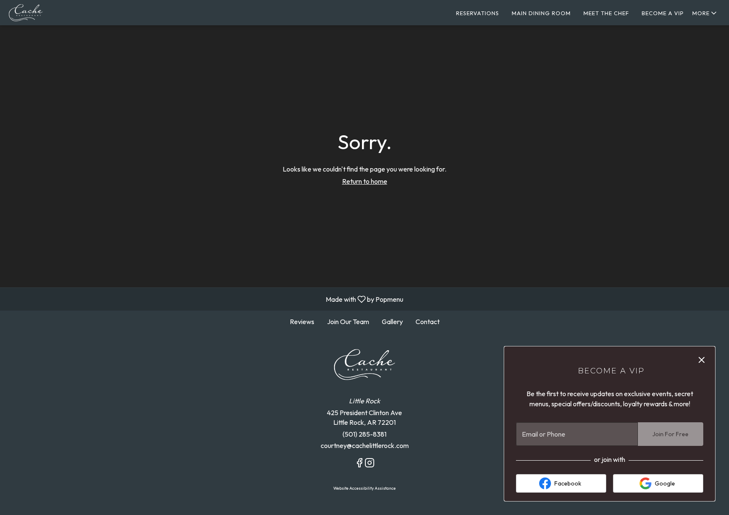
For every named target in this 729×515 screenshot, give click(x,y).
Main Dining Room (541, 13)
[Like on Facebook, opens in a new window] (359, 464)
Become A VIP (663, 13)
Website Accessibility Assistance (364, 488)
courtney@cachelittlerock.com (365, 445)
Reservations (477, 13)
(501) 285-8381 (364, 434)
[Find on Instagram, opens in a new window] (369, 464)
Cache (364, 365)
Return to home (364, 181)
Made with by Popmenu (204, 298)
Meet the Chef (606, 13)
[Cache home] (45, 12)
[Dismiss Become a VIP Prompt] (701, 360)
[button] (705, 13)
